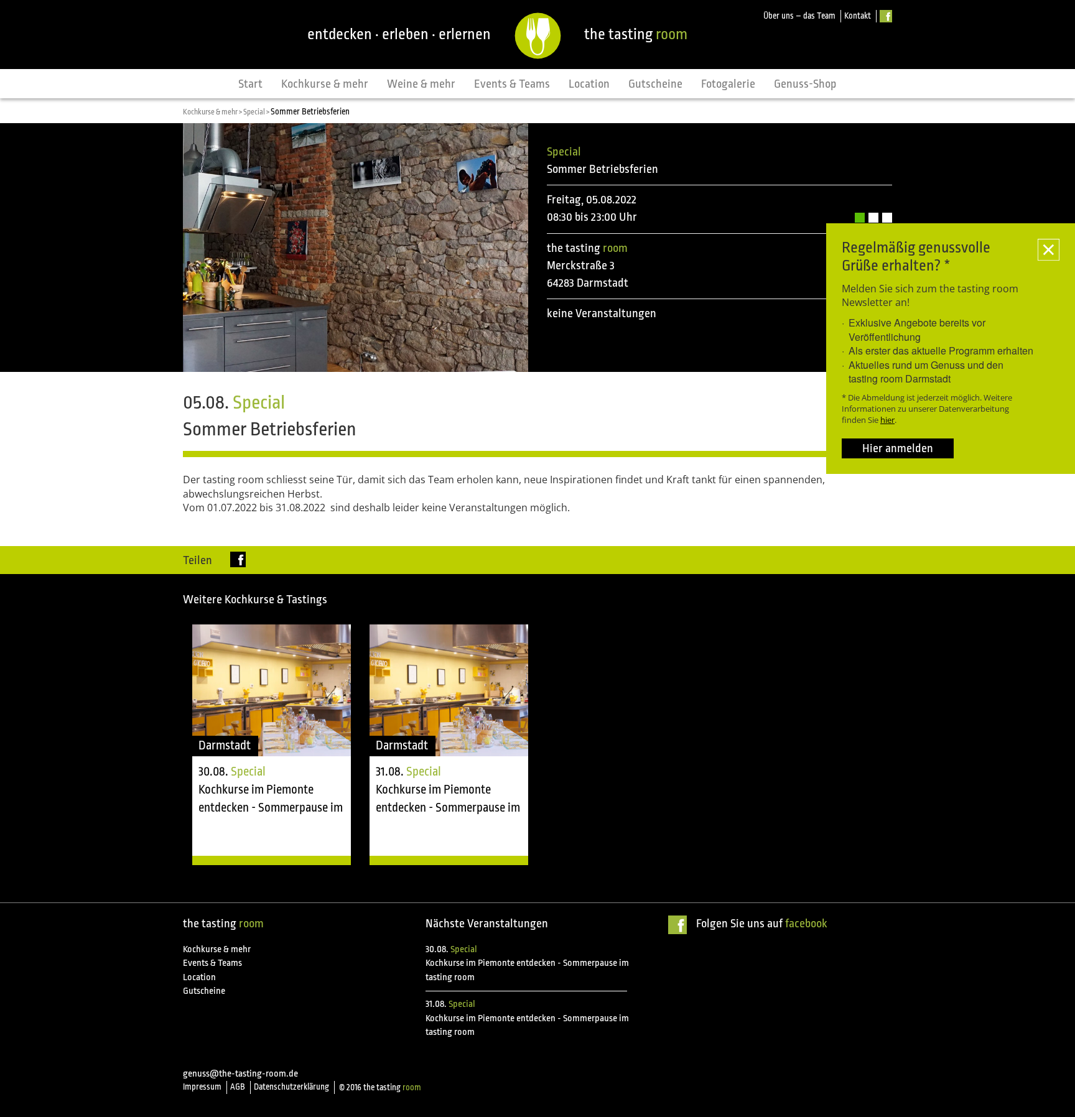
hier (887, 419)
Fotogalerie (728, 84)
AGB (237, 1087)
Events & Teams (512, 84)
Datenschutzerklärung (291, 1087)
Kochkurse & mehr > (213, 112)
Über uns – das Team (799, 16)
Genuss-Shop (805, 84)
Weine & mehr (421, 84)
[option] (271, 745)
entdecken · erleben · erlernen (399, 34)
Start (250, 84)
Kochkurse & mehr (324, 84)
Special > (257, 112)
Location (589, 84)
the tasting (635, 34)
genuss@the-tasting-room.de (240, 1073)
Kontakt (857, 16)
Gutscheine (655, 84)
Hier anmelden (897, 448)
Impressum (202, 1087)
